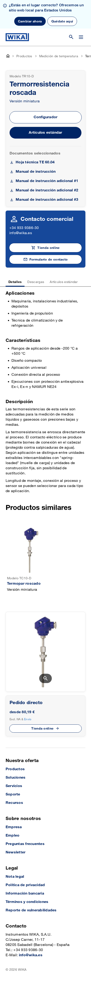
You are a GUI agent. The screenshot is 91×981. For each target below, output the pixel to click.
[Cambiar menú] (81, 37)
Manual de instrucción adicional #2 (47, 190)
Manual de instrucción (36, 171)
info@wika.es (20, 233)
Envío (27, 719)
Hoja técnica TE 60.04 (35, 162)
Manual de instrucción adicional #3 (47, 199)
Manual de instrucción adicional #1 (47, 181)
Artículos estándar (45, 132)
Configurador (46, 117)
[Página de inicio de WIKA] (17, 37)
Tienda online (42, 728)
